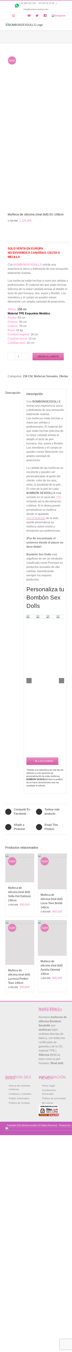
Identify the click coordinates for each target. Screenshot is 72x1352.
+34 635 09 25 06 (46, 3)
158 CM (28, 376)
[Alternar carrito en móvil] (58, 25)
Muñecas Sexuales (46, 376)
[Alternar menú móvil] (65, 25)
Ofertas (63, 376)
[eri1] (36, 128)
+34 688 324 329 (27, 3)
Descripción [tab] (12, 392)
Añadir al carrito (48, 356)
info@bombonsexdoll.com (36, 9)
